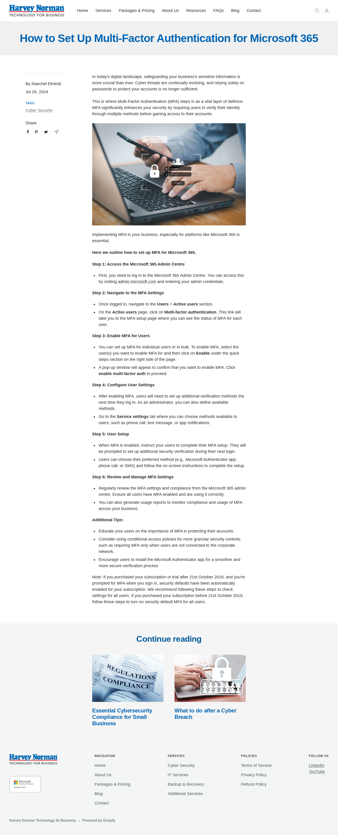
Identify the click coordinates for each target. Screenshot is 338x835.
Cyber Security (39, 110)
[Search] (317, 10)
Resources (196, 10)
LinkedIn (316, 765)
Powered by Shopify (98, 820)
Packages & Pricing (137, 10)
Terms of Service (256, 765)
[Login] (327, 11)
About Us (170, 10)
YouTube (317, 771)
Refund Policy (253, 784)
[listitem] (28, 132)
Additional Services (185, 793)
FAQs (218, 10)
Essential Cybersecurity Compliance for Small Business (122, 716)
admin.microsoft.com (137, 281)
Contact (254, 10)
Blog (235, 10)
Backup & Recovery (186, 784)
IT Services (178, 775)
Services (103, 10)
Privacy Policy (254, 775)
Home (82, 10)
